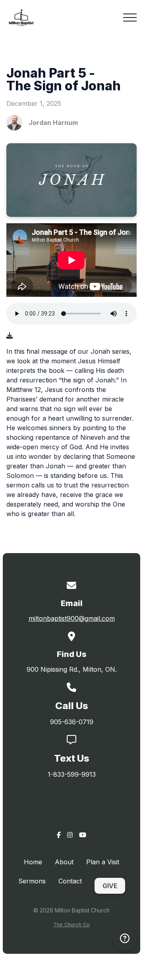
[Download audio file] (9, 335)
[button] (130, 17)
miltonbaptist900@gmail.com (72, 618)
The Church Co (71, 925)
